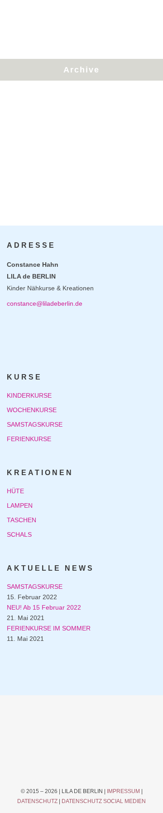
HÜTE (15, 491)
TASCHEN (21, 520)
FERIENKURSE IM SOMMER (49, 628)
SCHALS (19, 534)
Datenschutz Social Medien (104, 801)
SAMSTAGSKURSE (34, 424)
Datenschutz (37, 801)
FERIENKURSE (29, 439)
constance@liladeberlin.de (44, 303)
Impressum (123, 791)
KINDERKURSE (29, 395)
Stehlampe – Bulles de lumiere (68, 152)
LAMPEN (20, 505)
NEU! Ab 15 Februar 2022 (44, 607)
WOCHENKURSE (32, 410)
